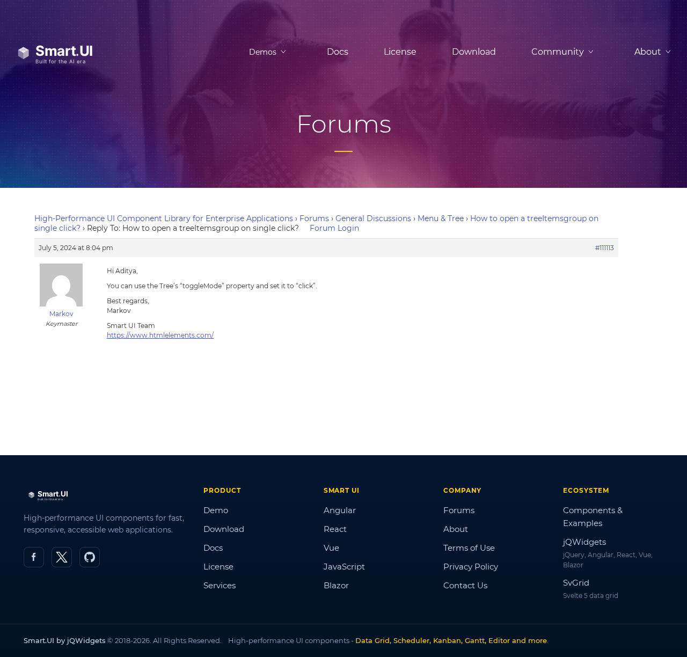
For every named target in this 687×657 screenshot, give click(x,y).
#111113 (604, 248)
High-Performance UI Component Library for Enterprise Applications (163, 218)
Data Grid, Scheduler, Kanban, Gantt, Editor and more (451, 640)
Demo (215, 510)
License (400, 52)
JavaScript (344, 566)
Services (219, 585)
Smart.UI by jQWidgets (65, 640)
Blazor (336, 585)
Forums (314, 218)
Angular (340, 510)
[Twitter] (62, 557)
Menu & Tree (441, 218)
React (335, 529)
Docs (337, 52)
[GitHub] (89, 557)
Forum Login (334, 228)
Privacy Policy (470, 566)
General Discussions (373, 218)
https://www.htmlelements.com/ (160, 335)
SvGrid (576, 583)
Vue (331, 548)
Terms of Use (469, 548)
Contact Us (465, 585)
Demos (262, 52)
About (455, 529)
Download (474, 52)
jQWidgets (584, 542)
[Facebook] (34, 557)
